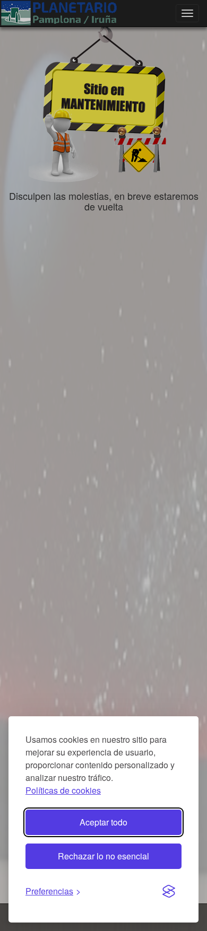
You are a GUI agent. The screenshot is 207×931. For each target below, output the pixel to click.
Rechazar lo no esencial (103, 856)
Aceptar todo (103, 822)
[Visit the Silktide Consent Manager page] (169, 891)
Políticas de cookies (63, 790)
